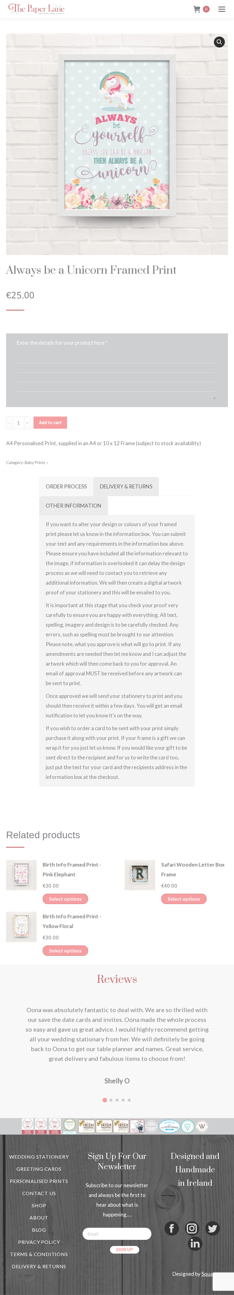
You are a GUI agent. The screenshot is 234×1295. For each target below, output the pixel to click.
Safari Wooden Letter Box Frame (193, 869)
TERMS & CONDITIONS (39, 1254)
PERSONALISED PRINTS (39, 1181)
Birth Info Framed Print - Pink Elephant (72, 869)
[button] (219, 42)
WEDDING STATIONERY (39, 1157)
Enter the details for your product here (61, 343)
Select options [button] (65, 899)
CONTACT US (39, 1193)
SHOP (39, 1205)
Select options (65, 950)
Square (209, 1274)
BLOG (39, 1230)
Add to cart (50, 422)
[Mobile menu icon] (222, 9)
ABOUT (39, 1217)
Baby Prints (35, 462)
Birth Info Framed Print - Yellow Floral (72, 921)
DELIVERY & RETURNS (39, 1266)
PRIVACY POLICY (39, 1242)
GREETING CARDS (38, 1169)
